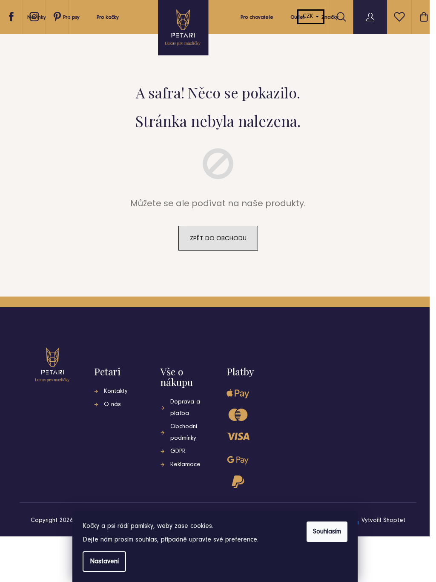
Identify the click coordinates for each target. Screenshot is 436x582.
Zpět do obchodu (218, 238)
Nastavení (104, 561)
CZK (309, 17)
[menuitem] (71, 19)
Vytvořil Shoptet (383, 520)
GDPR (178, 451)
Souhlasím (327, 531)
